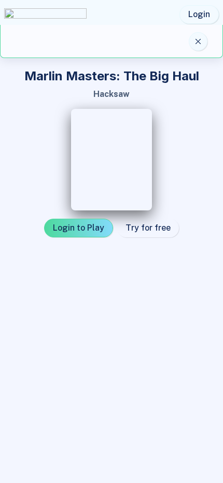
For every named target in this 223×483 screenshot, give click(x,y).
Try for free (148, 228)
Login (199, 14)
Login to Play (78, 228)
